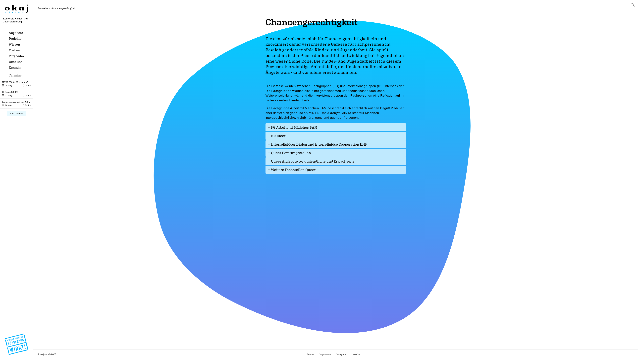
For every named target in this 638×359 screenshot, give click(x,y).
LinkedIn (355, 354)
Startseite (43, 8)
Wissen (14, 44)
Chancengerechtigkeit (63, 8)
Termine (15, 75)
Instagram (341, 354)
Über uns (15, 62)
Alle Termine (16, 113)
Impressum (325, 354)
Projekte (15, 38)
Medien (14, 50)
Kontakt (15, 67)
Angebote (16, 33)
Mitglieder (16, 56)
